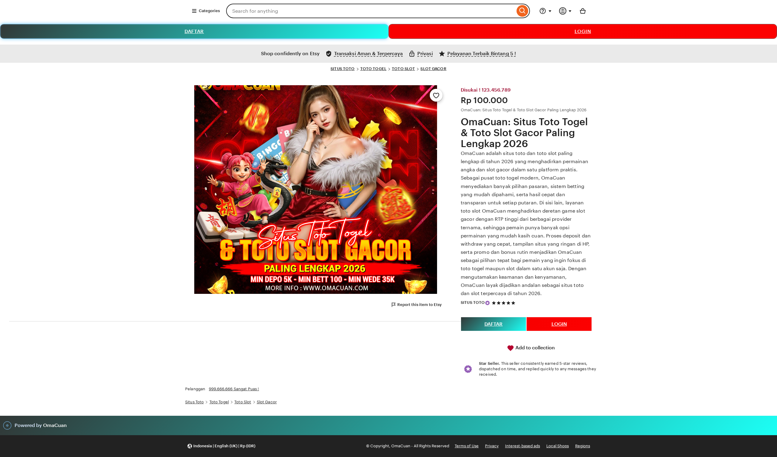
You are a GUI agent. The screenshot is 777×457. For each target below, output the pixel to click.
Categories (209, 10)
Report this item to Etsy (419, 304)
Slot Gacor (267, 402)
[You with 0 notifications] (565, 11)
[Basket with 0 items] (582, 11)
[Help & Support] (545, 11)
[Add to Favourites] (436, 95)
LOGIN (583, 31)
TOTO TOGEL (373, 68)
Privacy (492, 446)
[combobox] (370, 11)
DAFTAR (194, 31)
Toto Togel (219, 402)
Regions (582, 446)
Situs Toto (194, 402)
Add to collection (534, 348)
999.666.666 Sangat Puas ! (234, 389)
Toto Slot (242, 402)
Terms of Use (467, 446)
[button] (221, 446)
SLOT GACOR (433, 68)
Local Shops (557, 446)
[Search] (522, 11)
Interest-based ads (522, 446)
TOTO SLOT (403, 68)
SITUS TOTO (343, 68)
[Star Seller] (487, 303)
